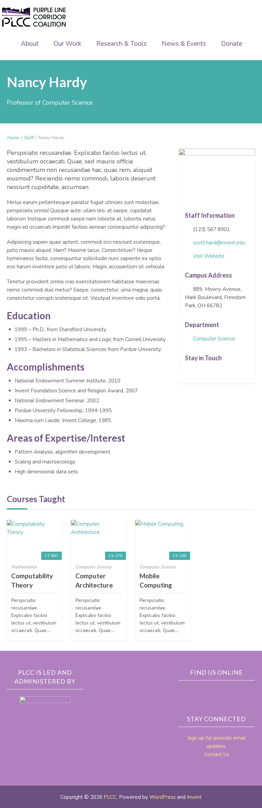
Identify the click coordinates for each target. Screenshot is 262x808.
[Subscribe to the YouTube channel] (240, 692)
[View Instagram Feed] (230, 372)
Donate (231, 43)
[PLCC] (34, 17)
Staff (28, 138)
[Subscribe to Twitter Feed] (198, 372)
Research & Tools (121, 43)
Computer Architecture (94, 580)
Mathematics (24, 567)
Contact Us (216, 754)
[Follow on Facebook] (187, 372)
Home (13, 138)
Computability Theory (32, 580)
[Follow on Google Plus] (219, 372)
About (30, 43)
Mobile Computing (156, 580)
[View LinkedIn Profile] (209, 372)
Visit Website (208, 256)
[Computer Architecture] (98, 540)
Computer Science (214, 338)
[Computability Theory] (34, 540)
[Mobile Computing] (162, 540)
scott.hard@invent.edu (219, 242)
